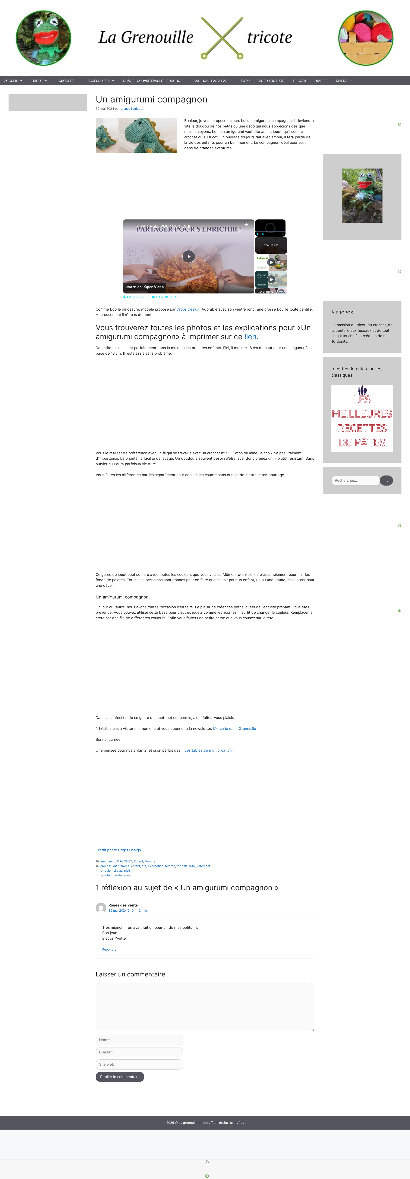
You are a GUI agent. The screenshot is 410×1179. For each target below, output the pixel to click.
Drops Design (188, 309)
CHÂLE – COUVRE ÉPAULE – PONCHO (151, 81)
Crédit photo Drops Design (118, 850)
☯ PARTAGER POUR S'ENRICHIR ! (165, 226)
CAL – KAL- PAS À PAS (210, 81)
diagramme (121, 866)
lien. (252, 336)
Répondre (109, 949)
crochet (105, 866)
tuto (192, 866)
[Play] (257, 234)
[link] (130, 226)
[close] (207, 1162)
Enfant (138, 861)
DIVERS (341, 81)
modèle (182, 866)
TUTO (245, 81)
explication (155, 866)
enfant (135, 866)
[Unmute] (262, 234)
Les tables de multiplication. (208, 750)
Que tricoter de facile (115, 875)
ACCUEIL (11, 81)
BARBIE (321, 81)
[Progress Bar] (270, 231)
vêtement (203, 866)
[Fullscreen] (283, 234)
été (144, 866)
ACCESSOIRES (99, 81)
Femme (150, 861)
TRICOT (37, 81)
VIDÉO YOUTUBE (271, 81)
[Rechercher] (386, 480)
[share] (246, 224)
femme (170, 866)
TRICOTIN (300, 81)
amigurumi (107, 861)
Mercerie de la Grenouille (234, 728)
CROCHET (66, 81)
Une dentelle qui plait (115, 870)
